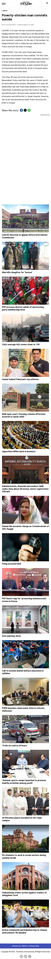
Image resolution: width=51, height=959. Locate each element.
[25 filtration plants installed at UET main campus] (25, 801)
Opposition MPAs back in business (18, 451)
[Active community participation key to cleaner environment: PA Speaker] (25, 914)
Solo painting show (11, 636)
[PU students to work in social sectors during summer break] (25, 839)
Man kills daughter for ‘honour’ (17, 272)
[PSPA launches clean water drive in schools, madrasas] (25, 692)
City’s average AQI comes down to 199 (20, 344)
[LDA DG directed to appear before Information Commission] (25, 218)
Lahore (4, 10)
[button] (21, 110)
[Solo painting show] (25, 619)
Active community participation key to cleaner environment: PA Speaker (24, 931)
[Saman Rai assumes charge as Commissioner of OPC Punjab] (25, 510)
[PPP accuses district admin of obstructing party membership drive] (25, 291)
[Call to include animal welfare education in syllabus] (25, 654)
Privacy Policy (34, 946)
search (47, 3)
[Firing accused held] (25, 547)
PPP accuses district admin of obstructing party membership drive (23, 308)
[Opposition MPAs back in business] (25, 435)
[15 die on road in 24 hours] (25, 729)
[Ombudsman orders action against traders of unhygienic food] (25, 876)
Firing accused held (11, 563)
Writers (24, 946)
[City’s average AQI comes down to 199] (25, 328)
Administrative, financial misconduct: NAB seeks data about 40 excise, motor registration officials (25, 489)
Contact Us (16, 946)
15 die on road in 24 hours (14, 745)
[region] (25, 134)
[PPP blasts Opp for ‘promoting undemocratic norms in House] (25, 582)
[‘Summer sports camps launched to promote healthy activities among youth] (25, 764)
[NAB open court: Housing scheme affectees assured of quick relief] (25, 398)
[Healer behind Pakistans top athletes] (25, 363)
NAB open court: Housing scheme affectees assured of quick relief (23, 415)
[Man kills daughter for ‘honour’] (25, 256)
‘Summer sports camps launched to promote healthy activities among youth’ (24, 781)
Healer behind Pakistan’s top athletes (20, 379)
